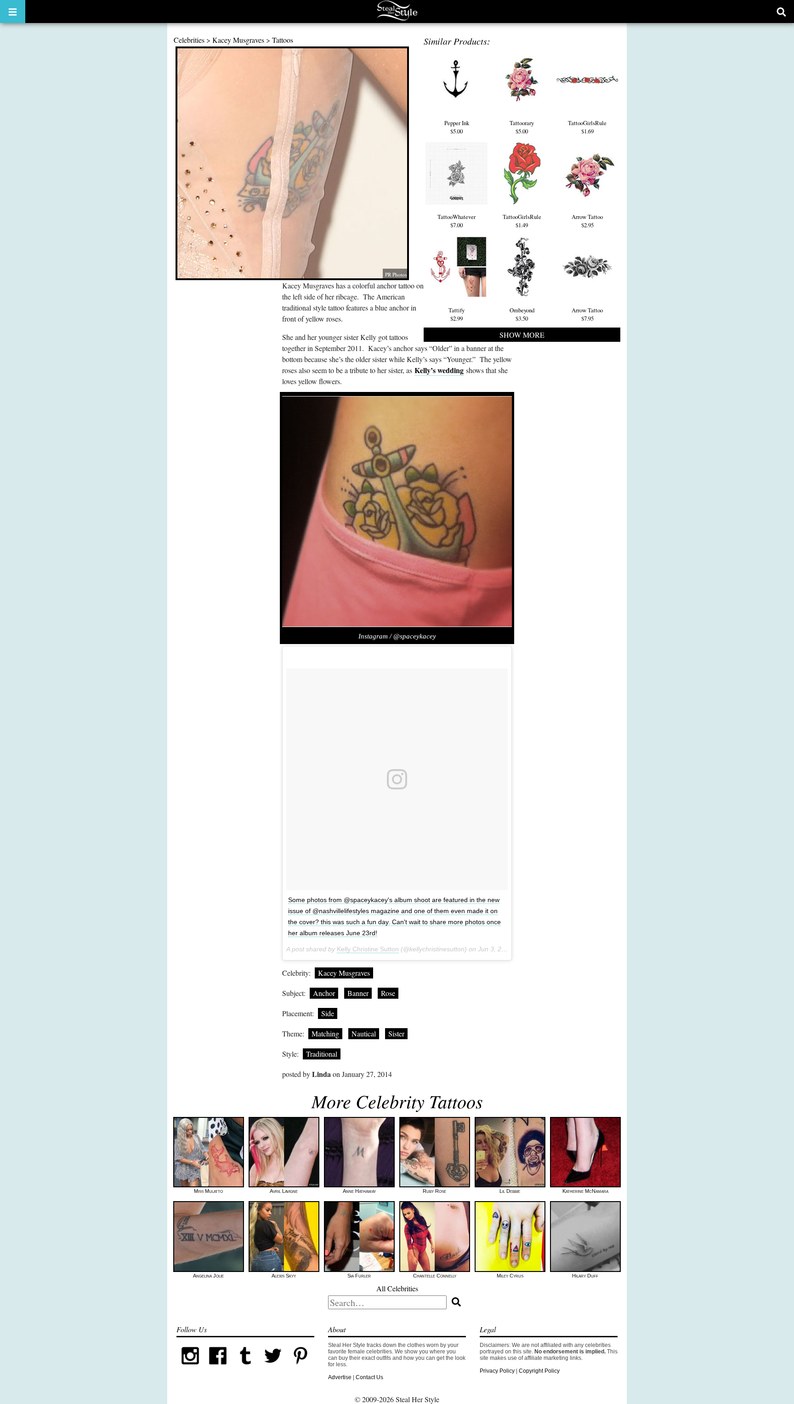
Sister (396, 1033)
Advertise (340, 1377)
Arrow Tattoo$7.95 (587, 314)
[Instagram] (190, 1367)
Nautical (364, 1033)
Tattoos (282, 40)
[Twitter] (273, 1367)
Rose (388, 993)
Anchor (324, 993)
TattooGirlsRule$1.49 (522, 221)
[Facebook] (218, 1367)
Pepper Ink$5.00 (456, 127)
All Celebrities (397, 1288)
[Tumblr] (245, 1367)
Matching (325, 1033)
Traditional (321, 1054)
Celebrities (189, 40)
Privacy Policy (497, 1371)
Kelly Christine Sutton (368, 949)
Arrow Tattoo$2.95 (587, 221)
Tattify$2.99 (456, 314)
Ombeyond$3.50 (522, 314)
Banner (358, 993)
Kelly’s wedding (439, 370)
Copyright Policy (539, 1371)
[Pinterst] (300, 1367)
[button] (12, 11)
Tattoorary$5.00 (522, 127)
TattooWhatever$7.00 (456, 221)
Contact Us (369, 1377)
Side (327, 1013)
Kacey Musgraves (238, 40)
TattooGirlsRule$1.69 (587, 127)
